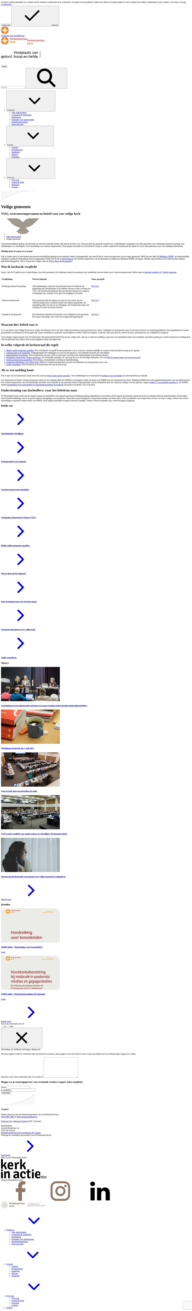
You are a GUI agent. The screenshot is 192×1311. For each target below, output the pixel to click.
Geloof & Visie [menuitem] (17, 182)
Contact (14, 1305)
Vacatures (15, 1276)
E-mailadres (6, 1090)
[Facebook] (21, 1200)
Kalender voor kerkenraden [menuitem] (22, 120)
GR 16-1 (95, 314)
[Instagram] (60, 1200)
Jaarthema (15, 1271)
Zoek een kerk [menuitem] (17, 124)
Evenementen (17, 1269)
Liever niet (6, 25)
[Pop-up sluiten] (21, 1038)
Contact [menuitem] (14, 187)
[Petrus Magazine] (43, 1178)
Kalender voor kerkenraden (22, 1239)
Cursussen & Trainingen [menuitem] (21, 115)
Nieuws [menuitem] (14, 154)
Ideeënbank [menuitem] (16, 117)
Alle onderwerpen (13, 236)
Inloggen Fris (6, 1121)
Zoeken (9, 1308)
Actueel (10, 145)
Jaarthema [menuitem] (15, 152)
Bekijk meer (6, 899)
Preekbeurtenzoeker (19, 1242)
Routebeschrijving (8, 1133)
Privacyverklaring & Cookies (29, 1133)
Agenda (14, 1266)
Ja (5, 1026)
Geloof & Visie (17, 1301)
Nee (11, 1026)
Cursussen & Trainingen (21, 1234)
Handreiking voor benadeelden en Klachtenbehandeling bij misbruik (35, 385)
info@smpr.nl (67, 259)
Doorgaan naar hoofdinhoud (12, 36)
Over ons (11, 177)
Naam (3, 1087)
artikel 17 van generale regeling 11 (164, 382)
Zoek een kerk (17, 1244)
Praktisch (11, 110)
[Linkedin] (100, 1200)
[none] (98, 108)
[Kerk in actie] (21, 1178)
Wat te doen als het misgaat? (60, 261)
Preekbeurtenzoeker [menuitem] (19, 122)
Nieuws (14, 1273)
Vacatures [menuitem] (15, 157)
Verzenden (6, 1093)
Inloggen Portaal (20, 1121)
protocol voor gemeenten (112, 376)
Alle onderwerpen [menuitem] (18, 112)
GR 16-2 (95, 286)
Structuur (15, 1303)
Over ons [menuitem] (15, 180)
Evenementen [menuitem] (17, 150)
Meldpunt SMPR (166, 256)
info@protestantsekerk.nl (27, 1117)
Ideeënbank (16, 1237)
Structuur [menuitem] (15, 185)
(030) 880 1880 (7, 1117)
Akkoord (55, 25)
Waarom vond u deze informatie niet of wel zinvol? (22, 1077)
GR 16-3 (95, 300)
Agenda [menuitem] (14, 147)
